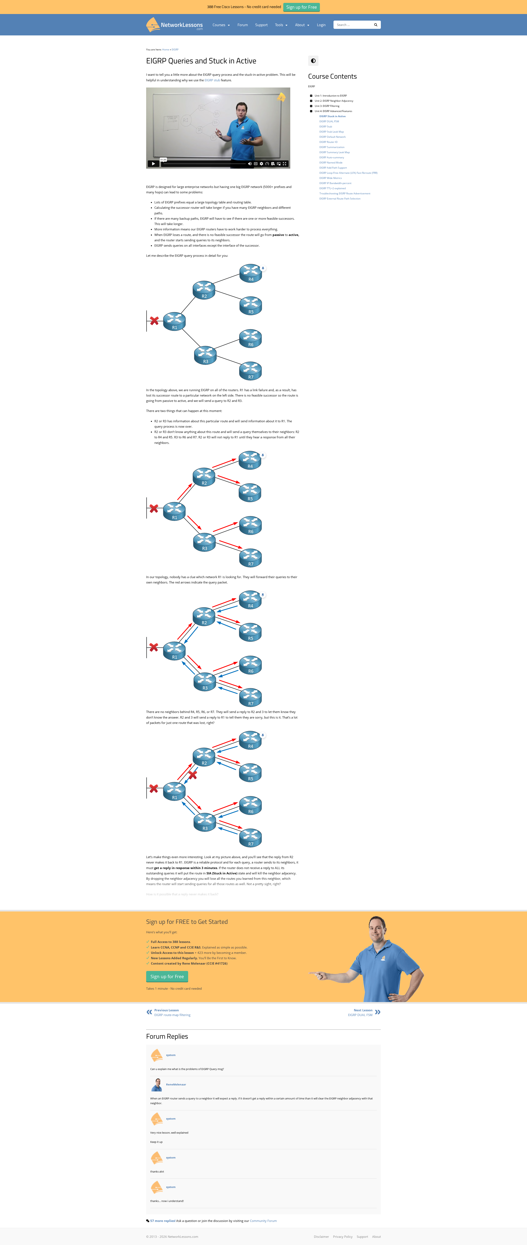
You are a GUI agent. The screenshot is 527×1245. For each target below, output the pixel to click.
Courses (219, 25)
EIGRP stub (212, 80)
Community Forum (263, 1221)
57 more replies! (162, 1221)
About (300, 25)
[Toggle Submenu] (311, 95)
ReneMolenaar (176, 1084)
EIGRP (175, 49)
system (171, 1055)
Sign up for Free (167, 976)
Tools (279, 25)
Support (261, 25)
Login (321, 25)
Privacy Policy (343, 1236)
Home (165, 49)
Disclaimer (321, 1236)
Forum (243, 25)
